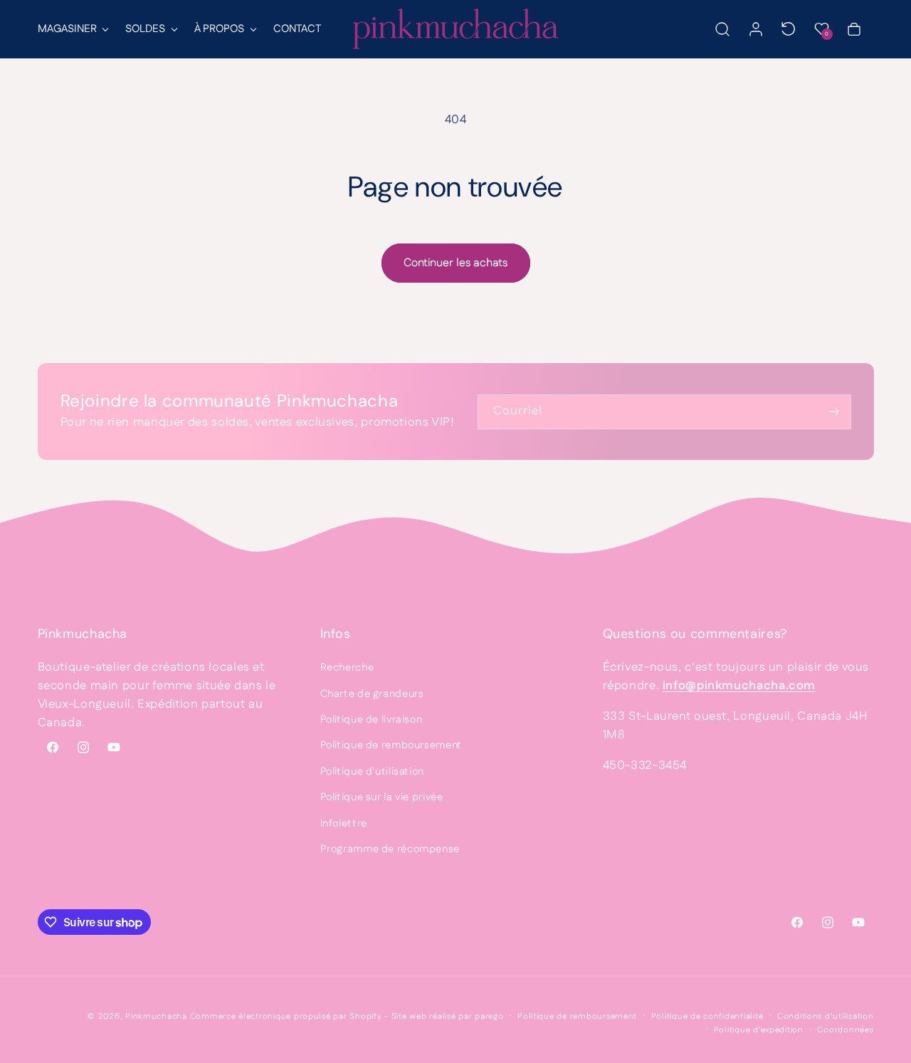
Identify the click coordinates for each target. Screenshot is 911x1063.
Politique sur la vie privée (381, 797)
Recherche (347, 667)
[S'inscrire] (833, 411)
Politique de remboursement (391, 745)
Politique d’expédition (759, 1030)
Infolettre (343, 823)
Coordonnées (845, 1030)
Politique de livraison (371, 719)
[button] (72, 29)
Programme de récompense (390, 849)
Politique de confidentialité (707, 1016)
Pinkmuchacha (156, 1016)
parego (489, 1016)
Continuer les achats (455, 263)
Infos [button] (335, 633)
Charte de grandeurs (372, 693)
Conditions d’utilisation (825, 1016)
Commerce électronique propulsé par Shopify (286, 1016)
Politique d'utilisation (372, 771)
